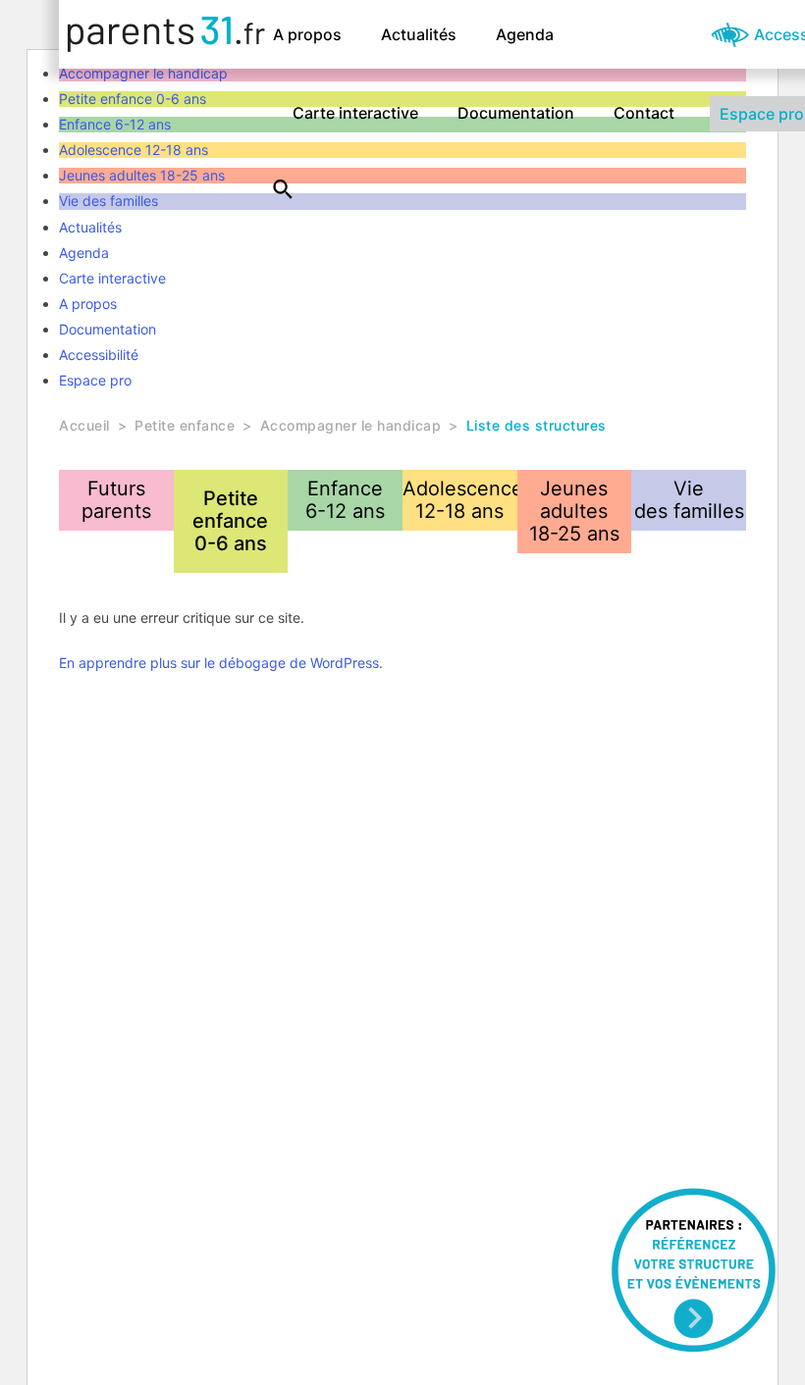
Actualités (418, 34)
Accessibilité (98, 354)
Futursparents (116, 500)
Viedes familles (689, 500)
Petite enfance (184, 425)
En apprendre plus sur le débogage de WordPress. (221, 662)
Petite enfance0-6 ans (230, 521)
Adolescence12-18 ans (459, 500)
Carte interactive (355, 113)
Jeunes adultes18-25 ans (574, 511)
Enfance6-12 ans (345, 500)
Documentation (515, 113)
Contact (644, 113)
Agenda (525, 34)
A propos (307, 34)
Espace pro (95, 380)
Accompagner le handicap (351, 425)
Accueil (84, 425)
